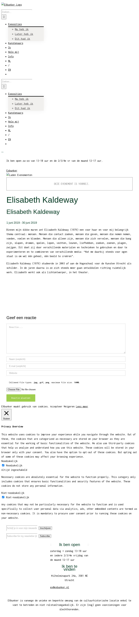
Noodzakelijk (14, 465)
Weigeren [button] (69, 406)
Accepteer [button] (56, 406)
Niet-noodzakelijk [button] (12, 492)
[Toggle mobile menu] (2, 150)
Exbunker (11, 170)
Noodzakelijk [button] (9, 461)
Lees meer (82, 406)
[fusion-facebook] (119, 525)
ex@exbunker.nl (59, 587)
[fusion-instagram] (129, 525)
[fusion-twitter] (124, 525)
